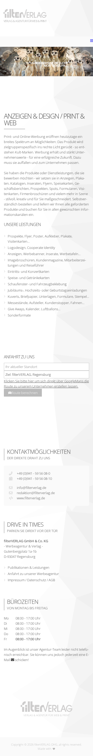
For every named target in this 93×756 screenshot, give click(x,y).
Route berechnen (24, 392)
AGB (52, 580)
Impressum (16, 580)
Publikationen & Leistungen (28, 567)
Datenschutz (36, 580)
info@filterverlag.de (31, 487)
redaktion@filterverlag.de (36, 492)
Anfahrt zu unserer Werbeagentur (33, 573)
